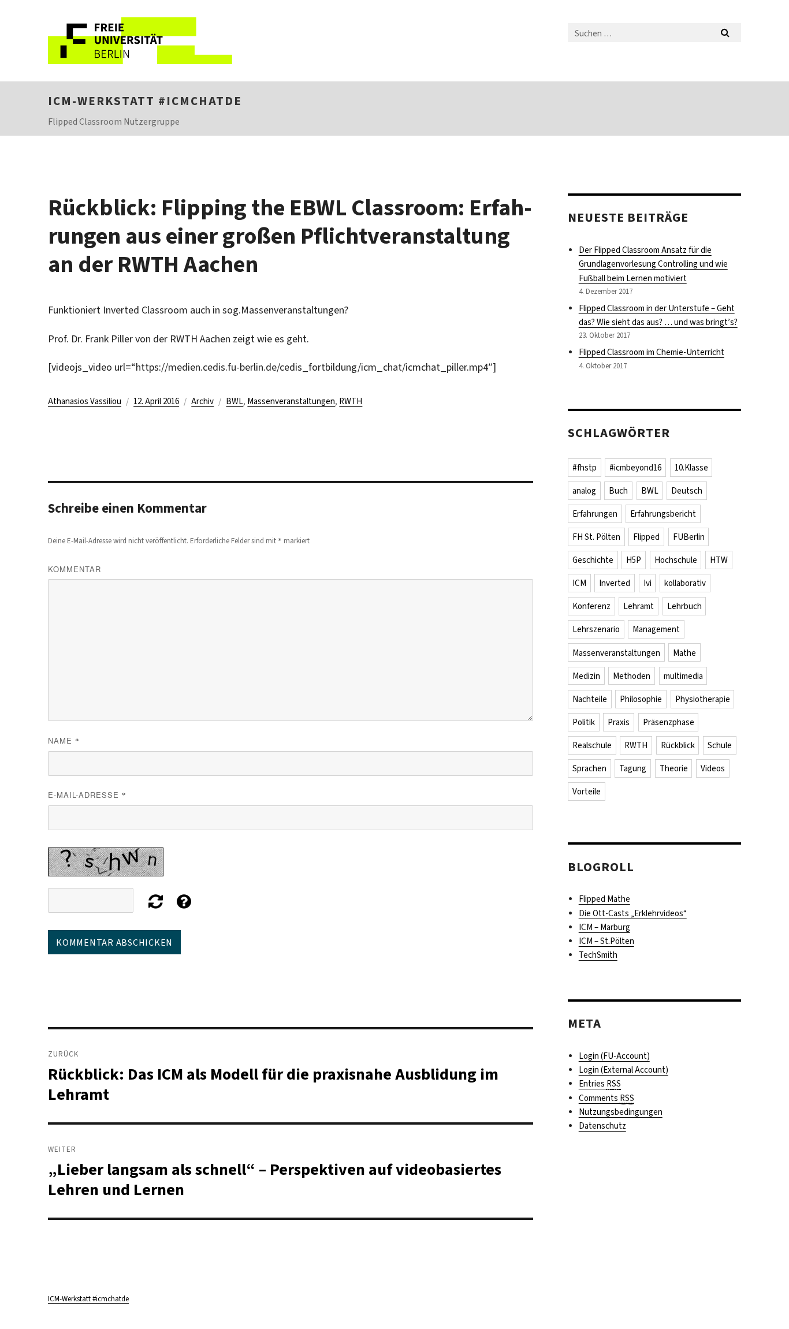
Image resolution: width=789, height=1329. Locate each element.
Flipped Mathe (604, 899)
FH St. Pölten (596, 537)
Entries (600, 1083)
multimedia (683, 676)
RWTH (350, 401)
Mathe (684, 653)
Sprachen (589, 768)
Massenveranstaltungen (291, 401)
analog (584, 490)
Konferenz (591, 606)
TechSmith (598, 955)
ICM (579, 583)
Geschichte (592, 560)
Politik (583, 722)
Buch (618, 490)
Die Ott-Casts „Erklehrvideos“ (633, 913)
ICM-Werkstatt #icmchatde (145, 101)
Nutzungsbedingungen (621, 1112)
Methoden (631, 676)
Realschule (592, 745)
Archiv (202, 401)
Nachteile (589, 699)
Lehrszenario (596, 629)
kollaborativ (685, 583)
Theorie (674, 768)
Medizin (586, 676)
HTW (719, 560)
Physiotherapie (702, 699)
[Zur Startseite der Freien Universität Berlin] (144, 40)
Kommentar (74, 568)
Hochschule (675, 560)
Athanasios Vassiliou (84, 401)
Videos (713, 768)
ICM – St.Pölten (606, 941)
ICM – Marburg (604, 927)
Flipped (646, 537)
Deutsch (686, 490)
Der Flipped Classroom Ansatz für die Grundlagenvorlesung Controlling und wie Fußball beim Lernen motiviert (653, 263)
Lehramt (638, 606)
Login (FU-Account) (614, 1056)
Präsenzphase (668, 722)
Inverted (614, 583)
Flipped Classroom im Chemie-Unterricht (651, 352)
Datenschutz (602, 1126)
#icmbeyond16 (635, 467)
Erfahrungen (594, 514)
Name (64, 740)
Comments (606, 1098)
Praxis (619, 722)
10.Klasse (691, 467)
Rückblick (678, 745)
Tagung (632, 768)
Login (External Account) (623, 1070)
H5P (633, 560)
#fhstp (584, 467)
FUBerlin (689, 537)
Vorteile (586, 791)
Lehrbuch (684, 606)
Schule (720, 745)
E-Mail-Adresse (87, 794)
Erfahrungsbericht (663, 514)
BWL (234, 401)
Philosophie (641, 699)
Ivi (647, 583)
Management (656, 629)
